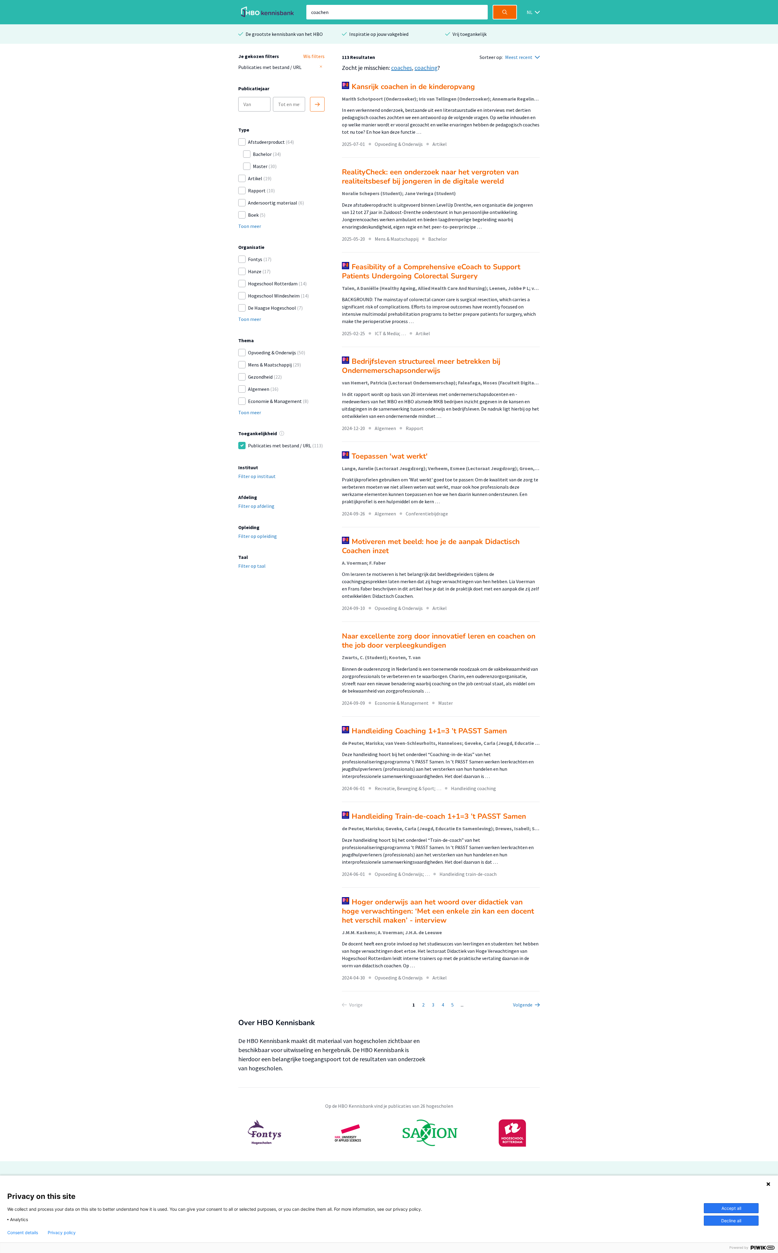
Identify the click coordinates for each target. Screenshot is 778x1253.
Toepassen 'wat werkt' (390, 456)
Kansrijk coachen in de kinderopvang (413, 86)
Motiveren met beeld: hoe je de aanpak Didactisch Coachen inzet (431, 546)
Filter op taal (252, 566)
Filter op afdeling (256, 506)
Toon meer (249, 226)
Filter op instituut (257, 476)
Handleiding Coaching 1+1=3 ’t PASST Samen (429, 731)
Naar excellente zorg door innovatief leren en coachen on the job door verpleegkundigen (438, 640)
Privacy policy (62, 1232)
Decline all (731, 1220)
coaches (401, 67)
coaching (426, 67)
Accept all (731, 1208)
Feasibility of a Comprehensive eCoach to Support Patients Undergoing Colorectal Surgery (431, 271)
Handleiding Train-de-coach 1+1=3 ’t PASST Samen (439, 816)
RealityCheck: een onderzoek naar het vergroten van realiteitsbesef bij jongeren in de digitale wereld (430, 176)
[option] (389, 1133)
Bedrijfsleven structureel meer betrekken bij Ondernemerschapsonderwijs (421, 365)
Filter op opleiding (257, 536)
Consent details (22, 1232)
